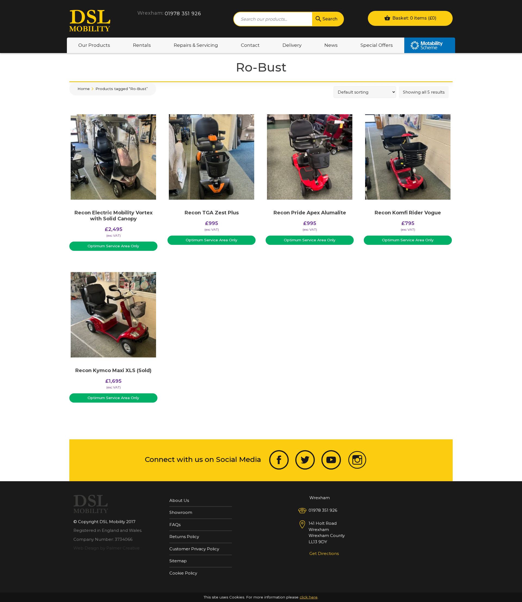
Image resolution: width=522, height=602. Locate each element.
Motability (429, 45)
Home (83, 89)
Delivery (292, 45)
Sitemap (178, 560)
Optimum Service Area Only (113, 246)
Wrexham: (150, 13)
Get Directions (324, 553)
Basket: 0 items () (413, 18)
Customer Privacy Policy (194, 548)
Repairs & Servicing (196, 45)
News (331, 45)
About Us (179, 500)
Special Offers (377, 45)
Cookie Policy (183, 573)
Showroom (180, 512)
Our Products (94, 45)
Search (329, 18)
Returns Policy (184, 536)
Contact (250, 45)
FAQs (175, 524)
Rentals (142, 45)
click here (309, 597)
